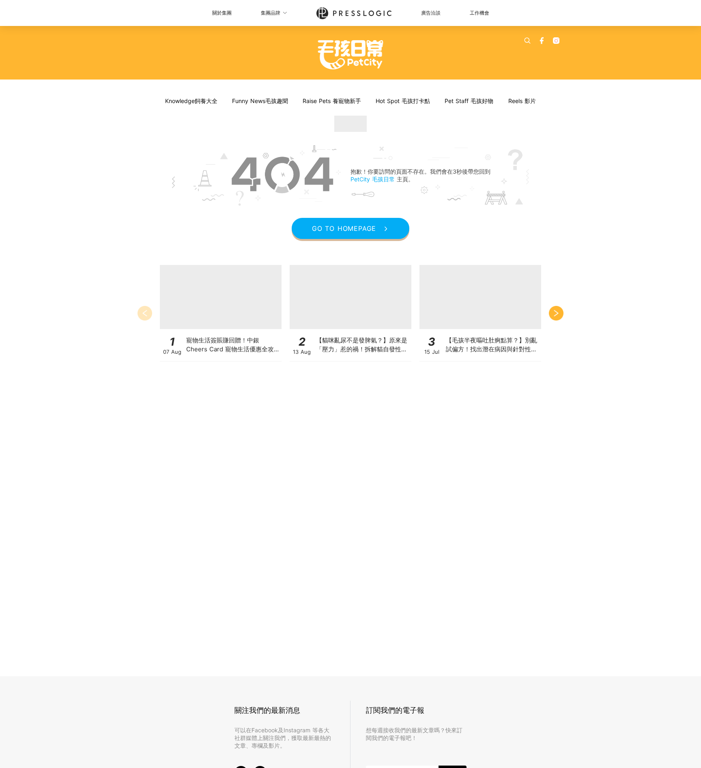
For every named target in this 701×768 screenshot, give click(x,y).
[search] (527, 40)
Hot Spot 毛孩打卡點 (403, 100)
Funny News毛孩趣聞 (260, 100)
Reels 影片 (522, 100)
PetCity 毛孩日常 (373, 179)
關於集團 (222, 13)
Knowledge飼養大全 (191, 100)
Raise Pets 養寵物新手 (332, 100)
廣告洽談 (431, 13)
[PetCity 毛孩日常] (350, 54)
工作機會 (479, 13)
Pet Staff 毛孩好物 (469, 100)
